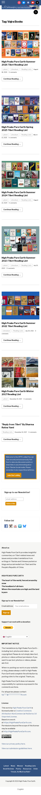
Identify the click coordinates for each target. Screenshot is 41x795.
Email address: (8, 606)
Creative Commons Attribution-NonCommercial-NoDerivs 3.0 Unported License (19, 714)
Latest (5, 69)
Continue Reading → (12, 79)
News (13, 766)
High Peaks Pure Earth (22, 708)
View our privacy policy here (13, 744)
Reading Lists (26, 69)
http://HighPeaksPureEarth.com (17, 731)
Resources (27, 769)
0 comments (13, 72)
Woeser (20, 766)
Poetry (18, 769)
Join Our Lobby (13, 475)
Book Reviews (8, 769)
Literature (14, 69)
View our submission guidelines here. (17, 748)
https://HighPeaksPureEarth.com (17, 723)
